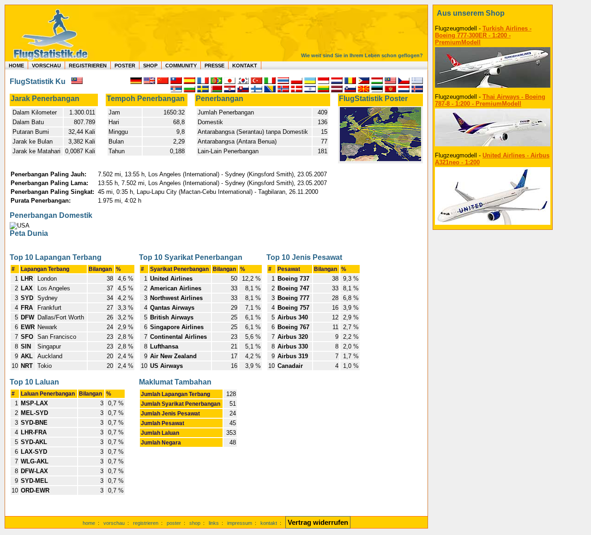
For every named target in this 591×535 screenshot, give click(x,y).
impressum (239, 523)
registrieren (145, 523)
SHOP (150, 65)
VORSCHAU (46, 65)
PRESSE (214, 65)
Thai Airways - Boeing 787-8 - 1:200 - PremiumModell (490, 100)
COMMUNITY (181, 65)
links (214, 523)
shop (194, 523)
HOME (16, 65)
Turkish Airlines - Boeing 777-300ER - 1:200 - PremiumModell (483, 35)
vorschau (114, 523)
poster (174, 523)
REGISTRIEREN (88, 65)
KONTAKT (244, 65)
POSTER (125, 65)
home (89, 523)
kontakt (268, 523)
